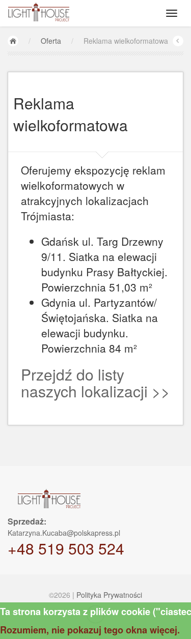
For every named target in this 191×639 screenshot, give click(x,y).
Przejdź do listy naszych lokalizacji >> (95, 382)
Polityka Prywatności (109, 595)
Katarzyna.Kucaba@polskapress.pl (64, 533)
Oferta (51, 41)
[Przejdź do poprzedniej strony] (178, 41)
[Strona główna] (13, 41)
